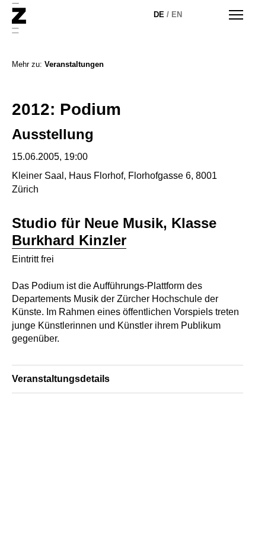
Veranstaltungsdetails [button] (61, 379)
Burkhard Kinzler (69, 240)
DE (159, 14)
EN (176, 14)
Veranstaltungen (74, 64)
